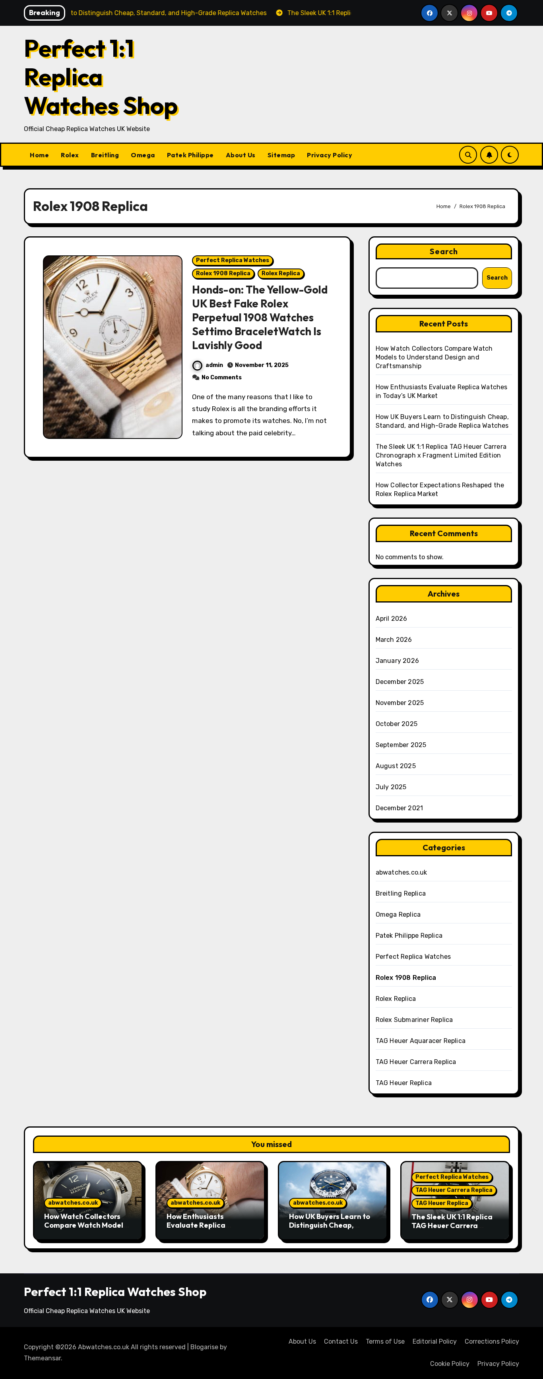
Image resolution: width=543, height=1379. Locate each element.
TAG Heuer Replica (404, 1083)
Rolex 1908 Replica (223, 273)
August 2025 (396, 766)
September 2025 (401, 745)
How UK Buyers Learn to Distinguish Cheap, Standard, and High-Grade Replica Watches (330, 1229)
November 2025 (400, 703)
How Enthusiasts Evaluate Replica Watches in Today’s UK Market (205, 1229)
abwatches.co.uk (401, 872)
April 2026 (391, 618)
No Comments (222, 377)
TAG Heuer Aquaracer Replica (420, 1041)
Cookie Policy (449, 1363)
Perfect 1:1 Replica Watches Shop (101, 76)
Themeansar (42, 1358)
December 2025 (400, 682)
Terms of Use (385, 1341)
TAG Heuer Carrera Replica (416, 1062)
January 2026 (397, 660)
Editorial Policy (435, 1341)
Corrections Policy (492, 1341)
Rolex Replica (281, 273)
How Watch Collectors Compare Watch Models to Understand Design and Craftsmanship (434, 357)
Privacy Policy (329, 155)
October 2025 (396, 724)
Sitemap (281, 155)
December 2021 (399, 808)
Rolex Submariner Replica (414, 1020)
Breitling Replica (401, 893)
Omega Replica (398, 914)
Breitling (105, 155)
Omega (143, 155)
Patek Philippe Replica (409, 935)
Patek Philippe (190, 155)
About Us (241, 155)
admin (214, 365)
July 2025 (391, 787)
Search (444, 251)
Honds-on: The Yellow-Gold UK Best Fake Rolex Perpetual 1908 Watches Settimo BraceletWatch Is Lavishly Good (260, 317)
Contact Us (341, 1341)
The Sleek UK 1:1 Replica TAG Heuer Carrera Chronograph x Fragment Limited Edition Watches (441, 455)
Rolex (70, 155)
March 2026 (394, 639)
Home (39, 155)
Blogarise (204, 1347)
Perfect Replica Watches (232, 260)
